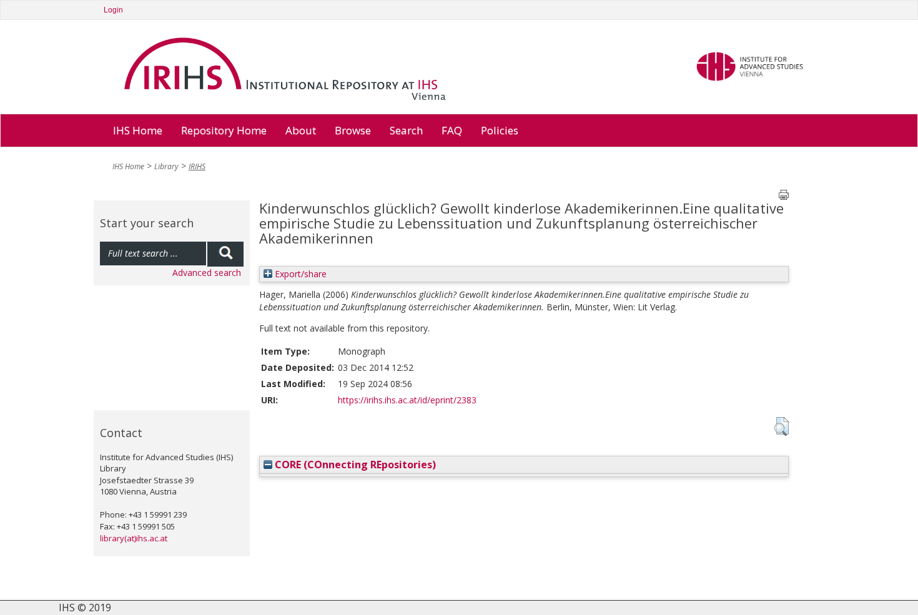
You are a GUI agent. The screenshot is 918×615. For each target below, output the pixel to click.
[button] (781, 426)
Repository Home (224, 130)
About (300, 130)
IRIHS (197, 166)
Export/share (299, 274)
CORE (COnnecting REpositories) (354, 464)
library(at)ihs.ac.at (133, 538)
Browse (353, 130)
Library (166, 166)
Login (113, 10)
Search (406, 130)
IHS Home (137, 130)
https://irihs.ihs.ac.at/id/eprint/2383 (407, 400)
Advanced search (206, 272)
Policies (499, 130)
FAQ (452, 130)
